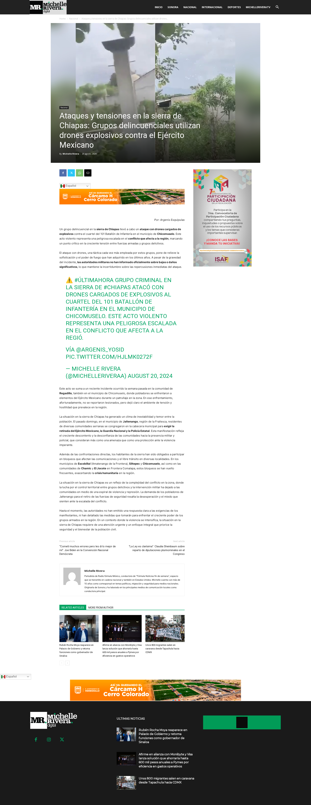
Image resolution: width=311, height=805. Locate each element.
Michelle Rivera (71, 153)
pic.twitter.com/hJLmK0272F (109, 356)
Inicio (159, 7)
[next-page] (67, 663)
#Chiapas (117, 287)
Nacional (190, 7)
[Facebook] (63, 172)
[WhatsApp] (79, 172)
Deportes (234, 7)
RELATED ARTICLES (73, 607)
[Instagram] (49, 740)
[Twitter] (71, 172)
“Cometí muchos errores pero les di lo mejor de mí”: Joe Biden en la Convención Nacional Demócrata (87, 550)
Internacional (212, 7)
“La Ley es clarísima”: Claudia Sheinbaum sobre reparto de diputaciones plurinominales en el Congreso (157, 550)
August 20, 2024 (150, 375)
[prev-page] (61, 663)
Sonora (173, 7)
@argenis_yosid (100, 349)
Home (62, 18)
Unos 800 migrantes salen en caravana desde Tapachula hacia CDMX (162, 649)
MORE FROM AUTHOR (100, 607)
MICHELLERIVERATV (258, 7)
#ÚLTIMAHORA (94, 280)
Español (70, 185)
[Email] (87, 172)
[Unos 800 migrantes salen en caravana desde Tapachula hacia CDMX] (165, 628)
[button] (277, 7)
